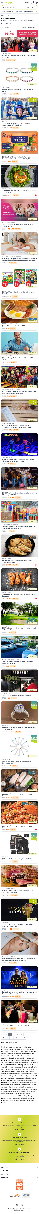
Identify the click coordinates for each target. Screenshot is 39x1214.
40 (20, 1038)
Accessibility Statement (20, 1210)
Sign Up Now (19, 1144)
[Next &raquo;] (24, 1038)
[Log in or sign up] (36, 2)
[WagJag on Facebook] (17, 1205)
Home (3, 15)
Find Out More (19, 1129)
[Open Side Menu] (2, 3)
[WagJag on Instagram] (22, 1205)
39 (16, 1038)
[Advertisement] (19, 1109)
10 (7, 1038)
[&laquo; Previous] (3, 1034)
